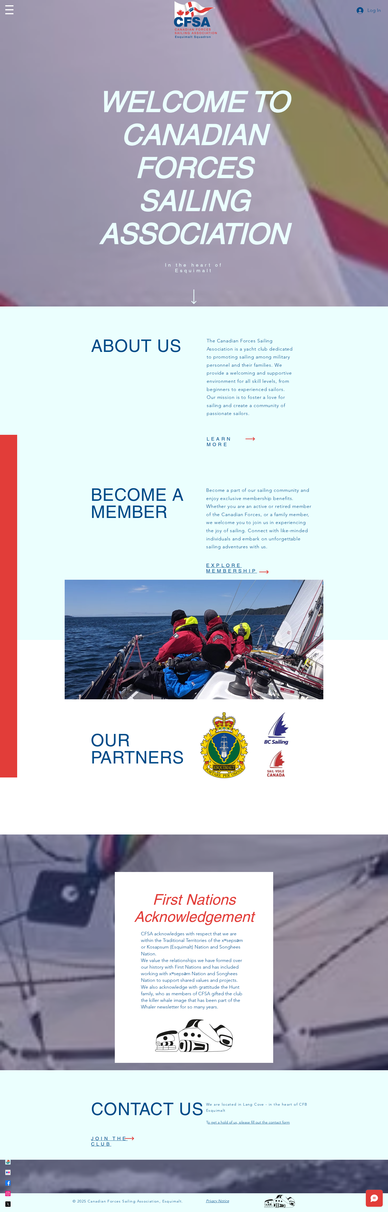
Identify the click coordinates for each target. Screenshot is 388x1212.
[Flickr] (8, 1172)
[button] (9, 9)
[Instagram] (8, 1193)
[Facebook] (8, 1183)
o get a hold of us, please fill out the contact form (249, 1122)
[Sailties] (8, 1161)
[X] (8, 1204)
